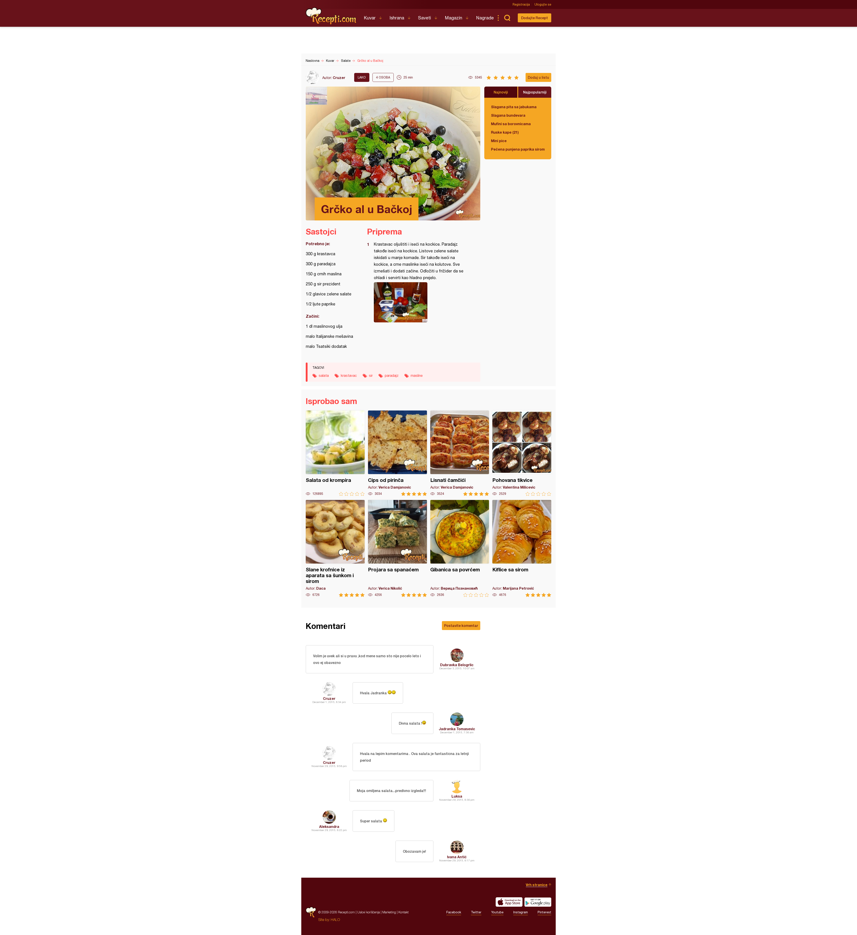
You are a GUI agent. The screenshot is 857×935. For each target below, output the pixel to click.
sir (371, 375)
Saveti (424, 17)
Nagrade (485, 17)
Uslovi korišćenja (368, 912)
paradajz (392, 375)
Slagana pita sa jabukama (514, 107)
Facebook (453, 912)
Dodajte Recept (534, 18)
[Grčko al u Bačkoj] (421, 302)
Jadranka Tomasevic (457, 729)
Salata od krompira (335, 453)
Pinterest (544, 912)
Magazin (453, 17)
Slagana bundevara (508, 115)
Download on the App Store (509, 902)
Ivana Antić (457, 857)
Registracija (521, 4)
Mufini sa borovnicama (511, 124)
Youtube (497, 912)
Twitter (476, 912)
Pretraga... (507, 18)
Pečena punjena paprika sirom (518, 149)
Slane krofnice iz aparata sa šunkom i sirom (335, 548)
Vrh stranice (536, 885)
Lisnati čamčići (459, 453)
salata (324, 375)
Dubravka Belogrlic (457, 665)
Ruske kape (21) (505, 132)
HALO (335, 920)
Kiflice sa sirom (521, 548)
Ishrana (396, 17)
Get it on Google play (537, 902)
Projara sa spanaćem (397, 548)
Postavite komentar (461, 625)
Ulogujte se (543, 4)
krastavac (349, 375)
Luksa (456, 796)
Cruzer (339, 77)
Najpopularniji (535, 92)
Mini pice (499, 141)
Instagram (520, 912)
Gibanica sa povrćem (459, 548)
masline (417, 375)
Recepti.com (331, 16)
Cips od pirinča (397, 453)
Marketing (389, 912)
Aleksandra (329, 826)
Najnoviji (501, 92)
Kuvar (370, 17)
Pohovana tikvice (521, 453)
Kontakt (403, 912)
